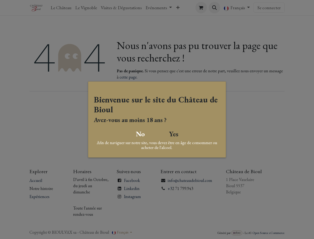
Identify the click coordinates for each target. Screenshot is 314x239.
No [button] (140, 133)
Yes (173, 133)
